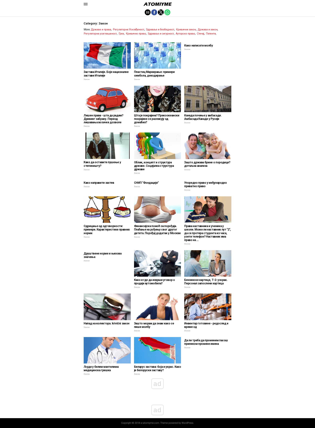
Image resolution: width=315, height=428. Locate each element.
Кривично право (136, 33)
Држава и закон (208, 29)
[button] (86, 4)
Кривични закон (186, 29)
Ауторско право (185, 33)
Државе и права (101, 29)
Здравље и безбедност (160, 29)
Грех (121, 33)
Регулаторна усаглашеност (100, 33)
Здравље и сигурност (161, 33)
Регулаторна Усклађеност (128, 29)
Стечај (200, 33)
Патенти (211, 33)
